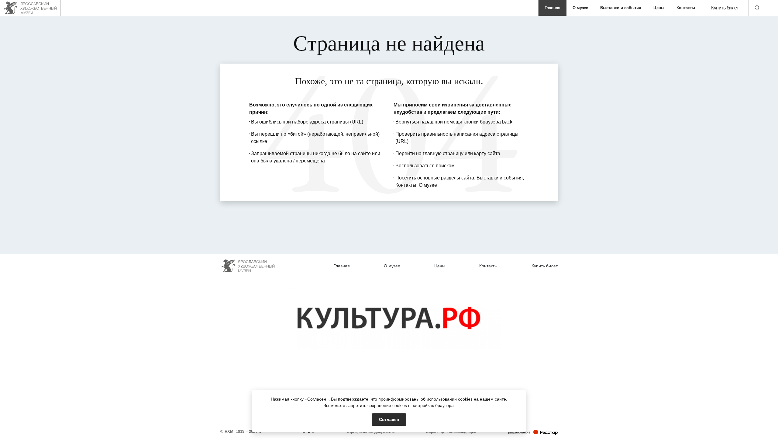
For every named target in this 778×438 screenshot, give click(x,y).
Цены (658, 7)
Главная (552, 7)
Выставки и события (620, 7)
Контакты (685, 7)
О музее (580, 7)
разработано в (533, 432)
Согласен (389, 419)
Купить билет (724, 7)
